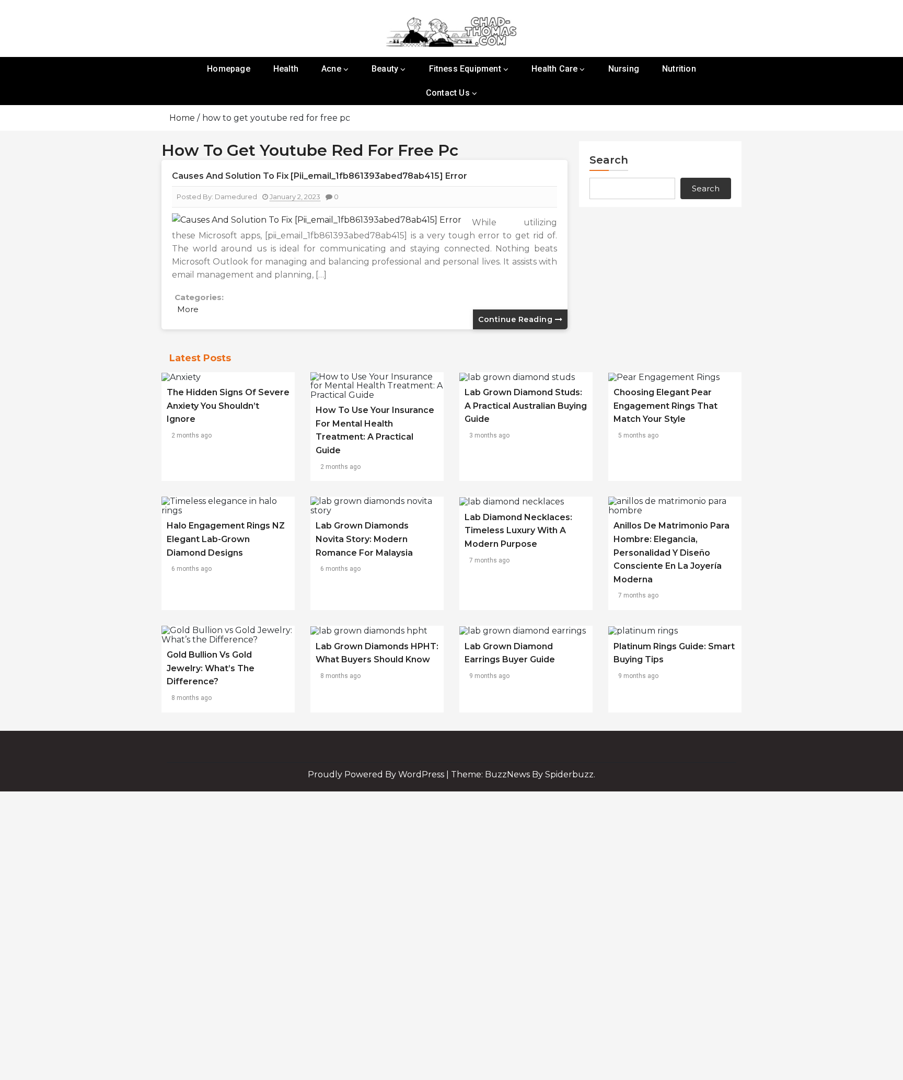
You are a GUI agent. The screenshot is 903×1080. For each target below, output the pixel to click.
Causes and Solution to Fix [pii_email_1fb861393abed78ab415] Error (319, 176)
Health (285, 69)
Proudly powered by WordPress (377, 774)
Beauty (385, 69)
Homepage (228, 69)
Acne (331, 69)
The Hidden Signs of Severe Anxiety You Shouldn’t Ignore (228, 405)
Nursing (623, 69)
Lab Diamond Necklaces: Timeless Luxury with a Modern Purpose (518, 530)
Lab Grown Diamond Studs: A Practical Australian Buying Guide (526, 405)
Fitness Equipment (465, 69)
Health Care (554, 69)
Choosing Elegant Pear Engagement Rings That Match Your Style (665, 405)
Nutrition (679, 69)
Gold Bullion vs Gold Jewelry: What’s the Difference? (210, 668)
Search (608, 160)
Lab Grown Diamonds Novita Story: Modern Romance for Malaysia (364, 539)
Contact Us (448, 93)
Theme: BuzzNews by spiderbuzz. (523, 774)
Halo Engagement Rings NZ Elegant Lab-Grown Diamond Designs (226, 539)
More (188, 309)
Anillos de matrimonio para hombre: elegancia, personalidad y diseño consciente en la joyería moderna (671, 552)
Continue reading (516, 319)
